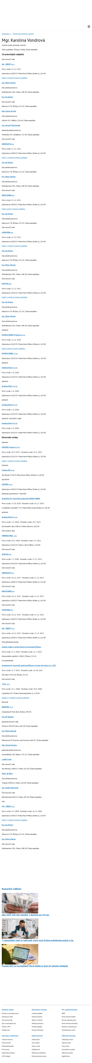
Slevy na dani (36, 1046)
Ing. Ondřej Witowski (10, 788)
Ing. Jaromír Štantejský (11, 125)
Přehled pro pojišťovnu (39, 1053)
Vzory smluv (65, 1046)
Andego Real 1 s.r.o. (10, 367)
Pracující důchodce (37, 1030)
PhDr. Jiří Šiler (7, 773)
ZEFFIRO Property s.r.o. (11, 447)
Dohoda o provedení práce (10, 1013)
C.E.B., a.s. (6, 684)
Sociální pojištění (37, 1013)
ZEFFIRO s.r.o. (7, 484)
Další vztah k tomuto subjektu (13, 209)
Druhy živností (6, 1043)
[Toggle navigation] (89, 27)
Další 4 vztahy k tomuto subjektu (14, 78)
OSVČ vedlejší (6, 1056)
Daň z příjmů (36, 1043)
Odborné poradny (67, 1053)
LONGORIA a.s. (7, 232)
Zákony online (66, 1043)
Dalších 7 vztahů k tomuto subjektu (15, 698)
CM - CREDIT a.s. (8, 806)
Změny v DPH (6, 1027)
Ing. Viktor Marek (8, 83)
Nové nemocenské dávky (70, 1023)
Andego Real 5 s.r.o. (10, 517)
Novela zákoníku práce (69, 1020)
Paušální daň (6, 1030)
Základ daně (36, 1040)
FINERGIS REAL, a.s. (9, 536)
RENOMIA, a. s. (7, 707)
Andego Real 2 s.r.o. (10, 386)
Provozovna (5, 1049)
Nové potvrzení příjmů (69, 1017)
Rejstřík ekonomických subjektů (23, 34)
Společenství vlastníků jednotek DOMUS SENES (21, 498)
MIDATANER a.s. (8, 195)
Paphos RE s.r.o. (8, 470)
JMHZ (63, 1013)
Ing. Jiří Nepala (8, 717)
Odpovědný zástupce (8, 1053)
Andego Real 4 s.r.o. (10, 423)
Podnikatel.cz (6, 34)
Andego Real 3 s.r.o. (10, 405)
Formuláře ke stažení (68, 1049)
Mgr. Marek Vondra (9, 745)
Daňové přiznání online (39, 1056)
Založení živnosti (7, 1040)
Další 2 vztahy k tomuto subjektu (14, 157)
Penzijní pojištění (37, 1027)
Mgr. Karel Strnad (9, 111)
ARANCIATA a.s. (8, 144)
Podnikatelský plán (8, 1046)
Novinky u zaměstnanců (69, 1027)
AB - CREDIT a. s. (8, 64)
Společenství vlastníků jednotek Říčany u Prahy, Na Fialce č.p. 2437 (29, 665)
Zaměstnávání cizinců (68, 1030)
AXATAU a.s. (7, 283)
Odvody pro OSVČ (7, 1017)
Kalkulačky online (67, 1040)
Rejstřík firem (66, 1056)
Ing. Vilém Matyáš (9, 731)
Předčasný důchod (37, 1023)
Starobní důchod (37, 1017)
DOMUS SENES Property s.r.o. (13, 335)
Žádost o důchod (37, 1020)
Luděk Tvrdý (6, 759)
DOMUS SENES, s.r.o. (10, 353)
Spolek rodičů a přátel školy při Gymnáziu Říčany (21, 647)
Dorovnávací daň (7, 1020)
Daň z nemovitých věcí (9, 1023)
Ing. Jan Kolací (7, 97)
